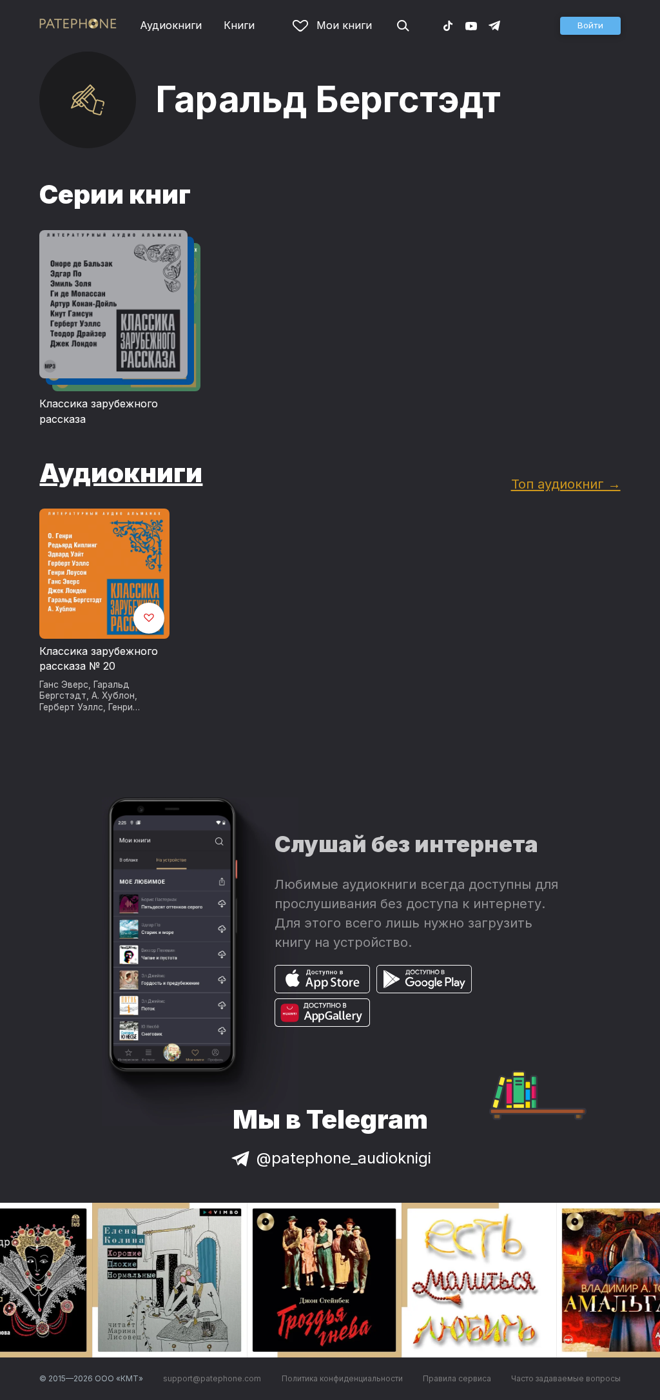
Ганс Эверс (63, 684)
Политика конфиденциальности (342, 1378)
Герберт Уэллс (71, 707)
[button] (590, 26)
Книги (239, 25)
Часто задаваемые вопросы (566, 1378)
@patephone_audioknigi (344, 1158)
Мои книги (344, 25)
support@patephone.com (212, 1378)
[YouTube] (471, 25)
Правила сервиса (457, 1378)
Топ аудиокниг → (566, 484)
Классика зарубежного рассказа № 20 (98, 659)
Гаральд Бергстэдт (84, 690)
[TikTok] (448, 25)
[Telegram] (494, 25)
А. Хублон (113, 695)
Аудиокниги (171, 25)
